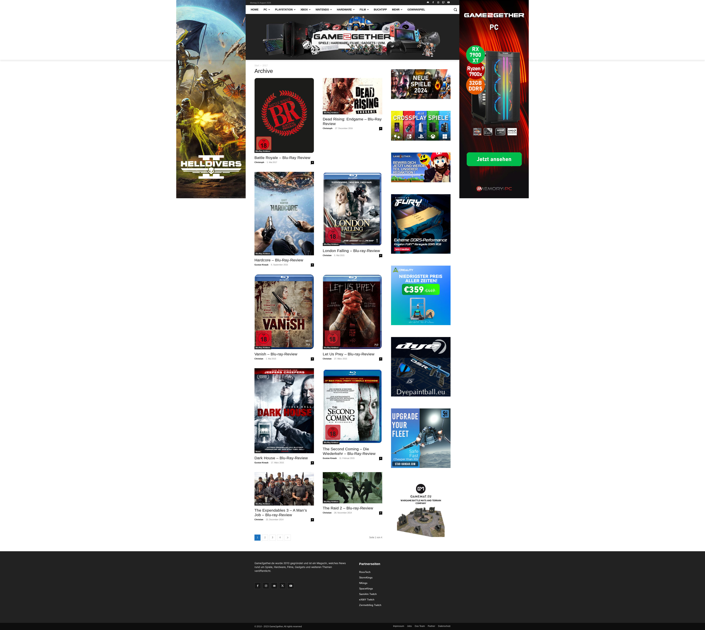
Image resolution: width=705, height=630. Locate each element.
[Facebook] (433, 3)
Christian (327, 255)
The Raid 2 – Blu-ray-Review (348, 508)
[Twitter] (282, 585)
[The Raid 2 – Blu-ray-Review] (352, 488)
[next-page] (288, 538)
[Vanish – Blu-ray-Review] (284, 311)
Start (256, 65)
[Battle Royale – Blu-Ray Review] (284, 115)
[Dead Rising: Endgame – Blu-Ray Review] (352, 96)
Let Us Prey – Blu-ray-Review (348, 354)
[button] (455, 9)
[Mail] (274, 585)
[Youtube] (448, 3)
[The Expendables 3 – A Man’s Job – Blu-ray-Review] (284, 489)
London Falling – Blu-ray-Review (351, 251)
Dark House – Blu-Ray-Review (281, 458)
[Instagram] (438, 3)
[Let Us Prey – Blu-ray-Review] (352, 311)
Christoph (259, 162)
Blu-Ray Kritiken (263, 151)
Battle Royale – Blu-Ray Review (282, 157)
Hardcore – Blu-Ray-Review (278, 260)
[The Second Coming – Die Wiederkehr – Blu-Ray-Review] (352, 406)
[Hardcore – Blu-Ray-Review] (284, 214)
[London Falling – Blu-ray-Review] (352, 209)
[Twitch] (443, 3)
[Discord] (428, 3)
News (258, 451)
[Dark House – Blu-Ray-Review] (284, 410)
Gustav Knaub (261, 265)
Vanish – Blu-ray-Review (275, 354)
